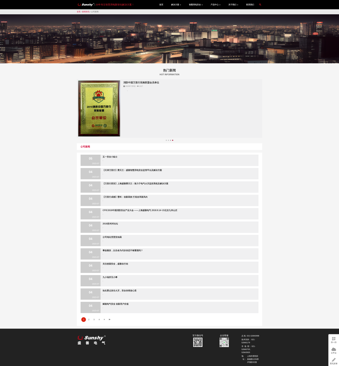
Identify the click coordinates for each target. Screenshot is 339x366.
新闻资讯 (86, 12)
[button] (258, 111)
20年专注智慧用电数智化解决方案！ (115, 4)
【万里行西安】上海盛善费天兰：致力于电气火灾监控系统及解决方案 (135, 184)
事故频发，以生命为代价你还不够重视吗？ (123, 251)
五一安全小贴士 (110, 157)
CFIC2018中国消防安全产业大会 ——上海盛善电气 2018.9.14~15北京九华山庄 (140, 211)
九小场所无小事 (110, 278)
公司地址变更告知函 (112, 238)
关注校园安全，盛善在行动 (115, 264)
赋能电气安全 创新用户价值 (116, 305)
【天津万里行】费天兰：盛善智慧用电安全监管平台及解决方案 (132, 171)
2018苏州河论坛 (110, 224)
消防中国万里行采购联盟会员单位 (141, 82)
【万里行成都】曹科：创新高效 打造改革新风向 (125, 198)
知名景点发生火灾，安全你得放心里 (120, 291)
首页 (79, 12)
